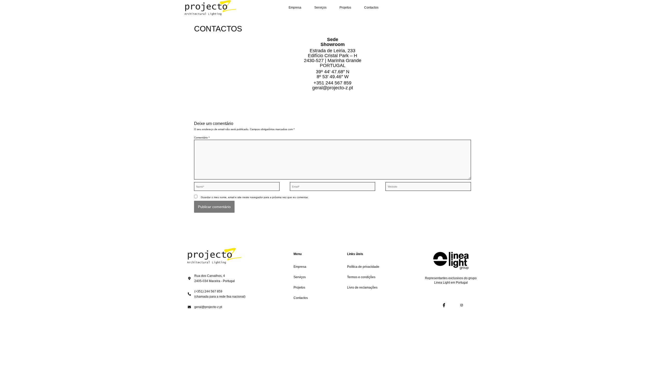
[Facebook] (440, 305)
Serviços (320, 7)
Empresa (295, 7)
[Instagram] (458, 305)
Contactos (371, 7)
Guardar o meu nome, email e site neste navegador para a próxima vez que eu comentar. (254, 197)
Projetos (345, 7)
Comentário (202, 137)
